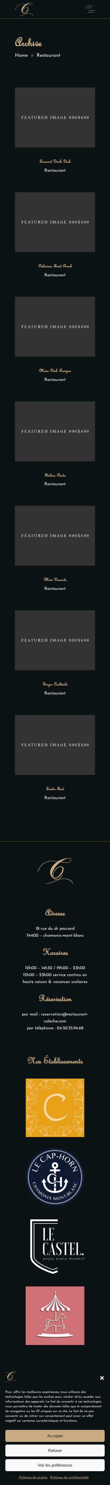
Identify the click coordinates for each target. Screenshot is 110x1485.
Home (21, 55)
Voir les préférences (55, 1465)
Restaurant (55, 170)
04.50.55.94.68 (70, 1028)
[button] (102, 1378)
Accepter (55, 1436)
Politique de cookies (33, 1477)
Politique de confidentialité (69, 1477)
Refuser (55, 1450)
